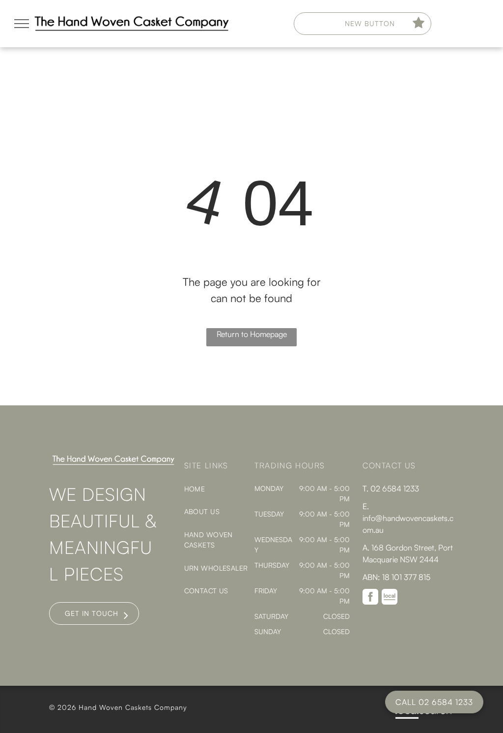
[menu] (21, 23)
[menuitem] (219, 488)
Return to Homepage (252, 334)
